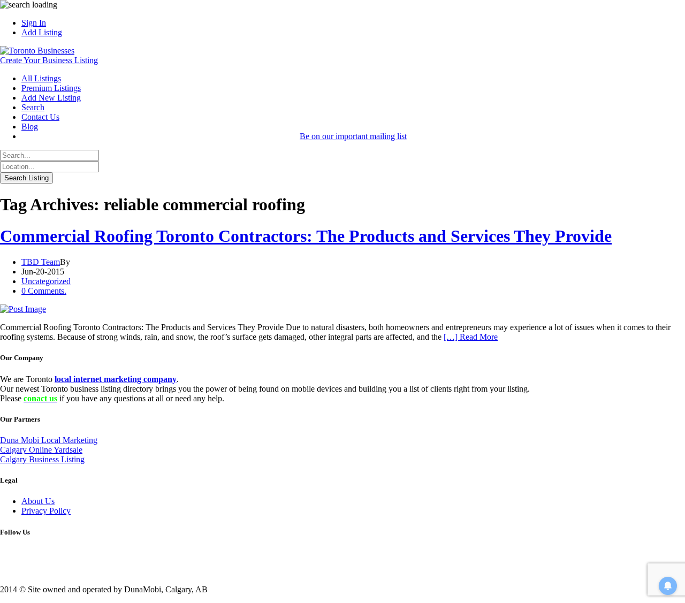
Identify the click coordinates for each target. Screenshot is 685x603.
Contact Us (40, 116)
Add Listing (41, 32)
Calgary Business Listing (42, 459)
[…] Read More (471, 336)
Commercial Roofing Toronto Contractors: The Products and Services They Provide (306, 236)
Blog (29, 126)
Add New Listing (51, 97)
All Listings (41, 78)
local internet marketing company (116, 379)
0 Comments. (43, 290)
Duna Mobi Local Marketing (48, 440)
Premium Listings (51, 88)
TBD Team (40, 261)
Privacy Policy (46, 510)
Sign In (33, 22)
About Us (38, 501)
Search (32, 107)
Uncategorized (46, 281)
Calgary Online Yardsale (41, 449)
